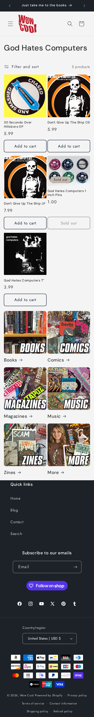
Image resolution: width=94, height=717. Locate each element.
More (53, 472)
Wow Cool (27, 695)
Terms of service (33, 703)
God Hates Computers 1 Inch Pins (67, 193)
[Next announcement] (84, 6)
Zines (10, 472)
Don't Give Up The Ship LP (24, 204)
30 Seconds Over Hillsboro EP (18, 125)
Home (15, 498)
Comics (56, 360)
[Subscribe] (75, 567)
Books (10, 360)
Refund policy (63, 711)
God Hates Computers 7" (24, 281)
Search (16, 533)
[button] (10, 24)
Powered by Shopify (49, 695)
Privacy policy (77, 695)
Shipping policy (38, 711)
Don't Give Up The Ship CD (69, 123)
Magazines (15, 416)
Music (54, 416)
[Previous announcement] (9, 6)
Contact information (63, 703)
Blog (14, 510)
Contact (16, 521)
